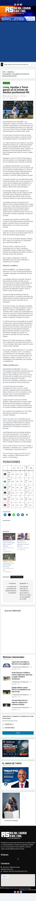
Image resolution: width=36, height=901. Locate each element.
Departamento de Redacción (12, 96)
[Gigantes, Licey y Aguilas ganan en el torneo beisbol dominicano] (9, 556)
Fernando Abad (15, 388)
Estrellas (8, 380)
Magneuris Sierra (19, 453)
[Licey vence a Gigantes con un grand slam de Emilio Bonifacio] (23, 536)
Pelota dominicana (16, 577)
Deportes (6, 83)
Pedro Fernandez (8, 419)
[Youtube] (18, 4)
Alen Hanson (23, 375)
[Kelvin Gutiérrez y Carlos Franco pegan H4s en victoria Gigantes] (9, 536)
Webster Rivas (17, 446)
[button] (18, 1)
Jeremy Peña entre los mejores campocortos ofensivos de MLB (19, 702)
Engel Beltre (18, 449)
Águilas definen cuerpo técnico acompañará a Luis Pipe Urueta (21, 690)
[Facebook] (15, 4)
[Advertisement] (18, 43)
